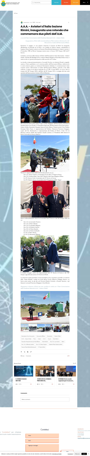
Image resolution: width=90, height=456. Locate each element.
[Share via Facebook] (21, 351)
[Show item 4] (49, 328)
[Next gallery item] (68, 307)
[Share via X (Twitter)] (24, 351)
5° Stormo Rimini (41, 347)
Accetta (84, 454)
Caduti (39, 338)
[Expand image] (45, 307)
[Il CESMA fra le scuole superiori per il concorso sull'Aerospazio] (66, 371)
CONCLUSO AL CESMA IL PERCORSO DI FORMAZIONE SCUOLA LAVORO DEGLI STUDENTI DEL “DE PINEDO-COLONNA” (44, 380)
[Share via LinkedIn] (27, 351)
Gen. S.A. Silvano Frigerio (41, 344)
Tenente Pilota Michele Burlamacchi (28, 347)
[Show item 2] (33, 328)
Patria (34, 338)
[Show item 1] (25, 328)
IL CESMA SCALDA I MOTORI (21, 380)
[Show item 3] (41, 328)
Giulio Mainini (56, 338)
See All (74, 363)
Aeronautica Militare (41, 336)
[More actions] (68, 22)
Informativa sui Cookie (56, 454)
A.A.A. (44, 338)
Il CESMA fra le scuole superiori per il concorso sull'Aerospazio (66, 380)
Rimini (63, 341)
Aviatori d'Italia (57, 336)
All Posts (16, 13)
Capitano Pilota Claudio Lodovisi (55, 344)
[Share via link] (31, 351)
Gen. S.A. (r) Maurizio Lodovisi (27, 344)
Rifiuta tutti (77, 454)
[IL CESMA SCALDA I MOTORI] (23, 371)
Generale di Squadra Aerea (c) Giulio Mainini (30, 341)
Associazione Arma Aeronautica (27, 336)
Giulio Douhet (45, 341)
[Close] (88, 454)
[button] (84, 2)
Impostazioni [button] (70, 454)
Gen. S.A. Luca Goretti (55, 341)
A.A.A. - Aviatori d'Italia (26, 338)
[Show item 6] (66, 328)
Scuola (49, 338)
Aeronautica (49, 336)
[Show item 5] (57, 328)
